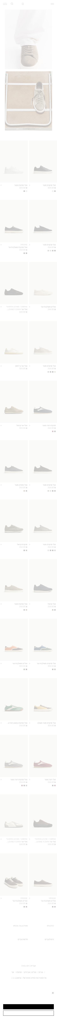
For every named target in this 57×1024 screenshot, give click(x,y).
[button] (28, 1006)
